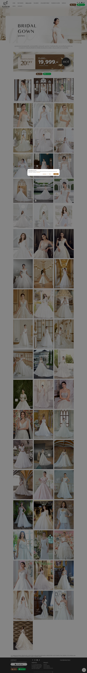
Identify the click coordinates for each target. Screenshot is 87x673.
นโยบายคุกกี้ (38, 172)
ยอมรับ (56, 174)
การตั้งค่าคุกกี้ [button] (44, 174)
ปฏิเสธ (50, 174)
